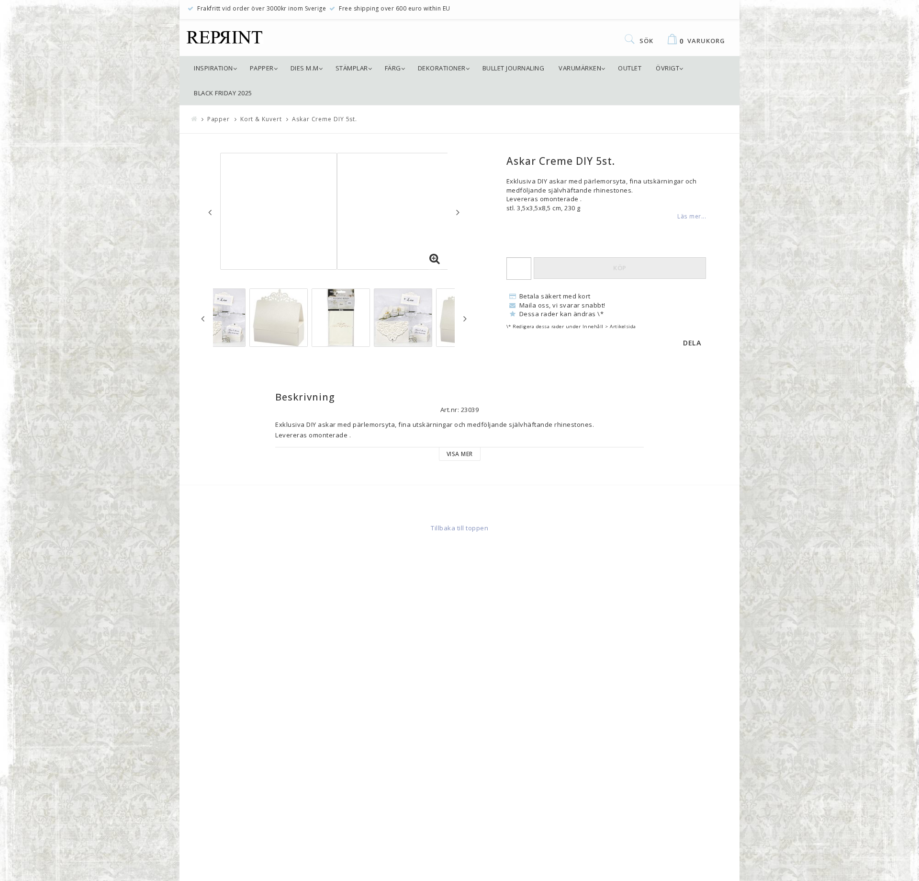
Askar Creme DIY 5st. (324, 119)
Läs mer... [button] (691, 216)
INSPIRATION (213, 68)
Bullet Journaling (513, 68)
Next (458, 212)
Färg (393, 68)
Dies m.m (305, 68)
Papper (262, 68)
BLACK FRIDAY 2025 (223, 93)
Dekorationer (442, 68)
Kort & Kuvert (261, 119)
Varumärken (580, 68)
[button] (435, 259)
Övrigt (667, 68)
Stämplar (352, 68)
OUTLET (629, 68)
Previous (210, 212)
